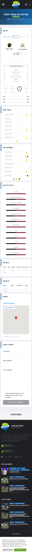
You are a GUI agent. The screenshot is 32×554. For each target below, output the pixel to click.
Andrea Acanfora (9, 133)
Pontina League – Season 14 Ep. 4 (19, 505)
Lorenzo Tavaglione (9, 114)
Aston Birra (5, 290)
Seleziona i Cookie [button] (7, 550)
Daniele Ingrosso (8, 167)
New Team (5, 288)
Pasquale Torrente (9, 137)
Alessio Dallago (8, 171)
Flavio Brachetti (8, 152)
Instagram (19, 456)
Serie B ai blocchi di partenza (18, 479)
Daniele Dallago (8, 122)
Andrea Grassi (8, 125)
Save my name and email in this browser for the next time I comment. (14, 395)
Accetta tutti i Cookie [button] (20, 550)
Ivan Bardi (7, 118)
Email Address (7, 360)
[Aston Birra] (22, 45)
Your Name (6, 351)
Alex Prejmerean (8, 159)
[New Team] (9, 45)
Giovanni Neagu (8, 156)
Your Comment (7, 370)
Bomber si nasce (14, 472)
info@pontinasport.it (10, 446)
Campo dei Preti (9, 303)
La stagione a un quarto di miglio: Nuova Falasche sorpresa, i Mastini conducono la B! (19, 489)
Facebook (5, 456)
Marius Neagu (8, 175)
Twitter (12, 456)
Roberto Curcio (8, 129)
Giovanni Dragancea (9, 163)
